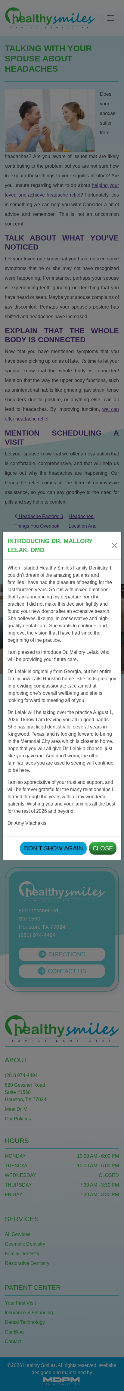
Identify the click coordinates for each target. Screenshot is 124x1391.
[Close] (114, 545)
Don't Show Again (53, 848)
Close (103, 848)
